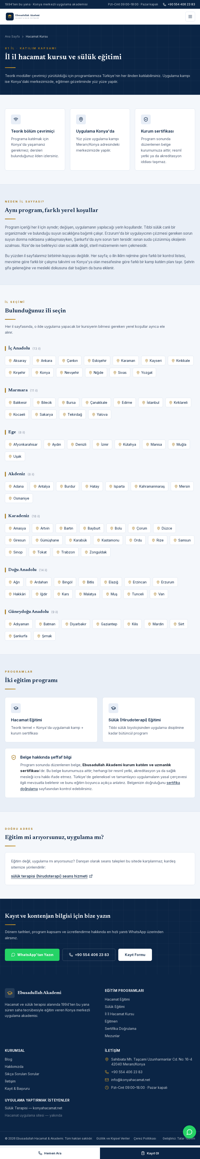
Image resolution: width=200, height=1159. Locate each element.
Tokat (42, 552)
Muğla (181, 444)
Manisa (156, 444)
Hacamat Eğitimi (117, 999)
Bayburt (94, 528)
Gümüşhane (49, 540)
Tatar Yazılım (186, 1138)
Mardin (158, 624)
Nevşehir (72, 372)
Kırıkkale (183, 360)
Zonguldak (98, 552)
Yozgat (146, 372)
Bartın (68, 528)
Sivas (122, 372)
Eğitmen (111, 1021)
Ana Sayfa (12, 36)
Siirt (181, 624)
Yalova (102, 414)
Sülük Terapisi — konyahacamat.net (33, 1108)
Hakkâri (19, 594)
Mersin (184, 486)
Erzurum (167, 582)
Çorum (142, 528)
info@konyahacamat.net (130, 1080)
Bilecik (46, 402)
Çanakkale (98, 402)
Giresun (19, 540)
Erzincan (140, 582)
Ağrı (16, 582)
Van (161, 594)
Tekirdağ (75, 414)
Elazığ (113, 582)
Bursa (71, 402)
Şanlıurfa (20, 636)
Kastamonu (110, 540)
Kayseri (156, 360)
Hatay (94, 486)
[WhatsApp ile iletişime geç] (189, 1132)
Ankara (46, 360)
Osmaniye (21, 498)
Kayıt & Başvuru (17, 1088)
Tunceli (138, 594)
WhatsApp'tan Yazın (35, 955)
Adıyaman (21, 624)
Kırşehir (19, 372)
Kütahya (129, 444)
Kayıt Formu (135, 955)
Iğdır (43, 594)
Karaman (128, 360)
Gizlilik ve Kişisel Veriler (113, 1138)
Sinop (18, 552)
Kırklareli (181, 402)
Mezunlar (112, 1036)
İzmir (105, 444)
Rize (160, 540)
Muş (114, 594)
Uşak (17, 456)
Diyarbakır (78, 624)
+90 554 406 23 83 (181, 4)
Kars (65, 594)
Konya (45, 372)
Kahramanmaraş (152, 486)
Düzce (167, 528)
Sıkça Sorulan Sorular (22, 1074)
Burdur (70, 486)
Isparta (119, 486)
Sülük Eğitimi (115, 1006)
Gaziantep (109, 624)
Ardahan (41, 582)
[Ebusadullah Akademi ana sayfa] (25, 16)
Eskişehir (99, 360)
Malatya (90, 594)
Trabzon (68, 552)
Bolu (118, 528)
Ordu (138, 540)
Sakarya (46, 414)
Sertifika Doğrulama (120, 1028)
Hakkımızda (14, 1066)
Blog (8, 1059)
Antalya (44, 486)
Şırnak (47, 636)
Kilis (135, 624)
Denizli (81, 444)
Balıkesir (20, 402)
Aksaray (19, 360)
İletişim (10, 1081)
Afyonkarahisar (25, 444)
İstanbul (153, 402)
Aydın (56, 444)
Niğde (98, 372)
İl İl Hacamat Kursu (119, 1014)
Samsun (184, 540)
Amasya (19, 528)
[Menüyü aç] (190, 16)
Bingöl (67, 582)
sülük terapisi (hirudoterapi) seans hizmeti (49, 876)
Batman (49, 624)
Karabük (80, 540)
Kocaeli (19, 414)
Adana (18, 486)
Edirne (127, 402)
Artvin (45, 528)
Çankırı (72, 360)
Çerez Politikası (145, 1138)
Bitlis (90, 582)
